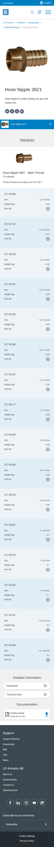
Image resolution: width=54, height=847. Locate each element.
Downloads (8, 744)
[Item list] (39, 12)
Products (21, 22)
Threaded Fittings (11, 27)
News (5, 760)
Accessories (33, 22)
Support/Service (11, 739)
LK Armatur (8, 22)
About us (7, 774)
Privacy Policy (27, 841)
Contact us (8, 785)
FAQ (5, 754)
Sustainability (10, 779)
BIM (5, 749)
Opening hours (10, 790)
